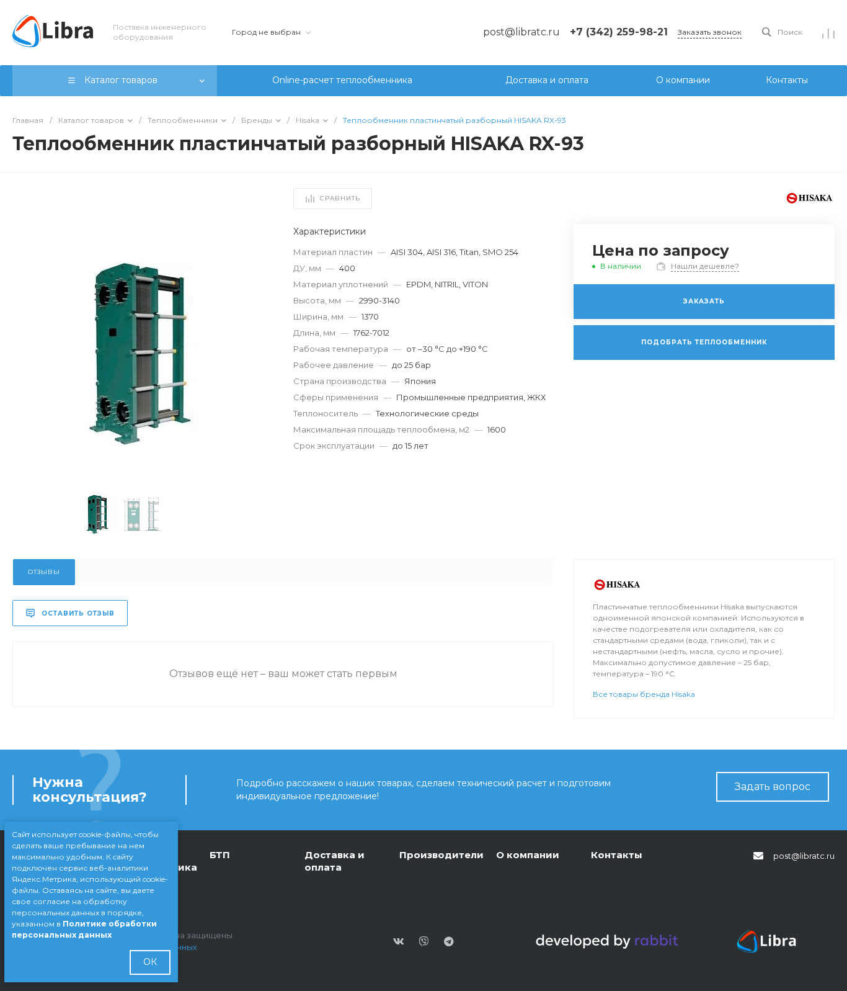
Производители (441, 855)
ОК (150, 961)
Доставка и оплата (334, 861)
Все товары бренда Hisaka (644, 694)
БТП (220, 855)
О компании (527, 855)
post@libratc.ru (804, 856)
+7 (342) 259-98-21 (619, 32)
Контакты (616, 855)
